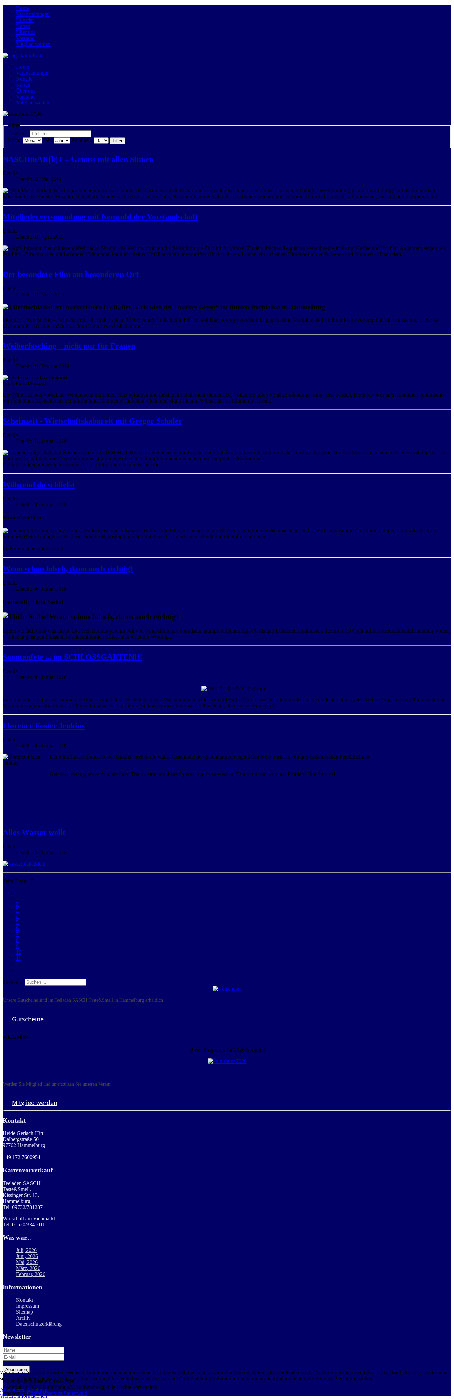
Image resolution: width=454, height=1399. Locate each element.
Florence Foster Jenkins (44, 725)
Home (22, 8)
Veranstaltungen (33, 14)
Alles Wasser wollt (34, 832)
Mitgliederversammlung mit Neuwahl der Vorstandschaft (100, 216)
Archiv (23, 1318)
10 (18, 952)
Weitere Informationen (23, 1396)
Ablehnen (37, 1390)
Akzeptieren (13, 1390)
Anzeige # (82, 140)
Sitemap (24, 1312)
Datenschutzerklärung (39, 1324)
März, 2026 (28, 1268)
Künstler (25, 20)
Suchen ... (13, 982)
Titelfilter (18, 133)
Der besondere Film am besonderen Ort (71, 274)
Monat (15, 140)
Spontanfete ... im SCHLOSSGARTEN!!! (72, 657)
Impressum (27, 1306)
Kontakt (24, 1300)
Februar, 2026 (30, 1274)
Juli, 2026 (26, 1250)
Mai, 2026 (27, 1262)
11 (18, 958)
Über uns (25, 32)
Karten (23, 26)
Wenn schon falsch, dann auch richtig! (68, 568)
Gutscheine (28, 1019)
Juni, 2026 (27, 1256)
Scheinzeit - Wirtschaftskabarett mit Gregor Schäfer (92, 421)
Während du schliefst (39, 484)
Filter (117, 140)
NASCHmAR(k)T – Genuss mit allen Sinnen (78, 159)
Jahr (48, 140)
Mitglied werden (33, 44)
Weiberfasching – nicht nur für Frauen (69, 346)
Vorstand (25, 38)
